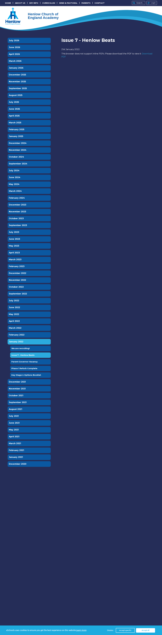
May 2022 (14, 314)
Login (153, 3)
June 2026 (14, 47)
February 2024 (17, 198)
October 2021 (16, 395)
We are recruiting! (20, 348)
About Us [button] (20, 3)
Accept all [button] (145, 630)
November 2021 (17, 388)
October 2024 (16, 157)
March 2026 (15, 61)
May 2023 (14, 246)
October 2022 (16, 287)
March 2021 (15, 443)
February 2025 (16, 129)
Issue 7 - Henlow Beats (23, 355)
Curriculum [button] (48, 3)
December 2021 (17, 382)
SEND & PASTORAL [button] (68, 3)
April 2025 (14, 116)
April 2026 (14, 54)
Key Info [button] (33, 3)
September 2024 (18, 163)
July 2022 (14, 300)
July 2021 (14, 416)
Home (8, 3)
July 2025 (14, 102)
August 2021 (15, 409)
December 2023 (17, 205)
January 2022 (16, 341)
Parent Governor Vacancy (24, 361)
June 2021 (14, 423)
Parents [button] (86, 3)
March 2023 (15, 259)
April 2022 (14, 321)
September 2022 (18, 294)
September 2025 (18, 88)
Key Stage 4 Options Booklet (26, 375)
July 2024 (14, 170)
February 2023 (16, 266)
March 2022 (15, 328)
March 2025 (15, 122)
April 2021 (14, 436)
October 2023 (16, 218)
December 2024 (17, 143)
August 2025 (15, 95)
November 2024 (17, 150)
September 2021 (18, 402)
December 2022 (17, 273)
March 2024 (15, 191)
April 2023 (14, 252)
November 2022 (17, 280)
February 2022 (16, 335)
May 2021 (14, 430)
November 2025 (17, 81)
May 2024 (14, 184)
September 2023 (18, 225)
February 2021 (16, 450)
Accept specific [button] (125, 630)
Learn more (81, 630)
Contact (100, 3)
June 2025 (14, 109)
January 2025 (16, 136)
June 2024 (14, 177)
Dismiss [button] (110, 630)
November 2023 (17, 211)
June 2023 (14, 239)
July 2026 (14, 40)
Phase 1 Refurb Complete (24, 368)
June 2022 (14, 307)
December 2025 (17, 75)
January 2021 (16, 457)
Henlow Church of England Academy (14, 16)
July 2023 (14, 232)
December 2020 (17, 464)
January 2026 (16, 68)
